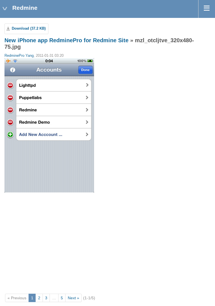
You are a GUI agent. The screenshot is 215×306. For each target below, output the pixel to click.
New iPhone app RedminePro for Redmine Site (66, 40)
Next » (73, 298)
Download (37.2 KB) (29, 28)
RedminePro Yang (19, 56)
